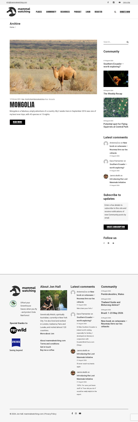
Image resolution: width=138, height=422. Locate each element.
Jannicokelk (115, 175)
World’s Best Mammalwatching (34, 99)
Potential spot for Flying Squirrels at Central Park (116, 125)
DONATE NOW (125, 11)
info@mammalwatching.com (16, 2)
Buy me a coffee (47, 350)
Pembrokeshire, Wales (112, 294)
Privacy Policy (50, 414)
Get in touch (45, 347)
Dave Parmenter (116, 161)
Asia (23, 99)
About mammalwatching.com (53, 340)
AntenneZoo (115, 143)
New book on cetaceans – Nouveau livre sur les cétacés (114, 323)
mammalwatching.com (33, 414)
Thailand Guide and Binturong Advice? (110, 304)
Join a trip (126, 2)
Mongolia (52, 99)
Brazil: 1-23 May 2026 (112, 313)
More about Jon (47, 333)
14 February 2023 (15, 99)
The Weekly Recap (113, 93)
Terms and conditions (49, 343)
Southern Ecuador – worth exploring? (114, 65)
